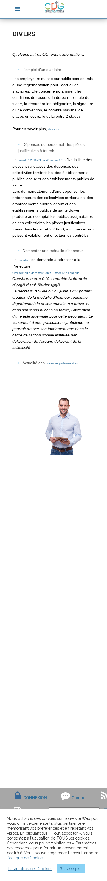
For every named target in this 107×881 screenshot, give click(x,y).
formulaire (24, 260)
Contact (79, 797)
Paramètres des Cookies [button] (30, 868)
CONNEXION (35, 797)
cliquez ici (54, 129)
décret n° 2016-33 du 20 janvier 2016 (42, 160)
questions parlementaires (62, 363)
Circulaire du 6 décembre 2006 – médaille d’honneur (45, 272)
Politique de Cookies (25, 857)
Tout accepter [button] (71, 869)
